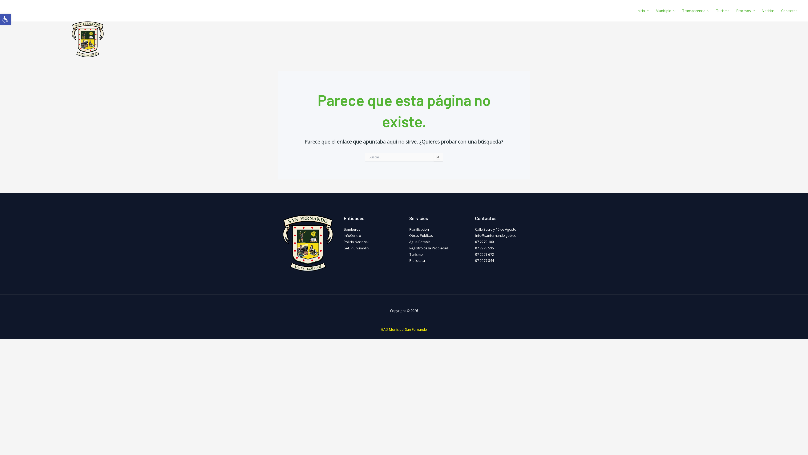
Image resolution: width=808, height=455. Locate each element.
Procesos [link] (743, 10)
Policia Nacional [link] (356, 242)
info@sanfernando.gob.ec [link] (495, 235)
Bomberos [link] (352, 229)
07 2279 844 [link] (484, 260)
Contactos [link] (789, 10)
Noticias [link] (768, 10)
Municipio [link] (663, 10)
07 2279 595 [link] (484, 248)
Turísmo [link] (416, 254)
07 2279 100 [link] (484, 242)
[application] (647, 10)
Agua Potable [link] (420, 242)
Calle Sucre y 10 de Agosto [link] (495, 229)
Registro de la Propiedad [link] (428, 248)
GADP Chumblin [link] (356, 248)
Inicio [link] (641, 10)
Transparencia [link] (693, 10)
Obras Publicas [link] (421, 235)
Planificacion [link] (419, 229)
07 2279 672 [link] (484, 254)
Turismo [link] (723, 10)
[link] (5, 19)
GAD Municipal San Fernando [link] (404, 329)
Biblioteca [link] (417, 260)
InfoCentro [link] (352, 235)
